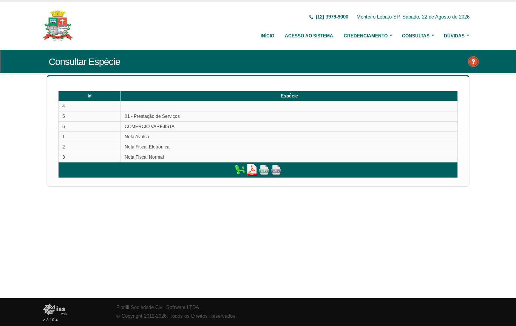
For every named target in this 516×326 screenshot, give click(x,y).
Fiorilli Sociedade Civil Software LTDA (157, 307)
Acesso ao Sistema (309, 36)
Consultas (415, 36)
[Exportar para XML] (276, 169)
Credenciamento (366, 36)
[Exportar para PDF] (252, 169)
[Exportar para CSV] (264, 169)
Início (267, 36)
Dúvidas (454, 36)
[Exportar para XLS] (240, 169)
